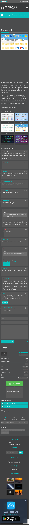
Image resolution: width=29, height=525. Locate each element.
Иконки (3, 430)
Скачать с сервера (10, 403)
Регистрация (24, 1)
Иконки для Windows (10, 15)
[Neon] (7, 139)
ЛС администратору (15, 443)
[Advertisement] (14, 23)
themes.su (11, 7)
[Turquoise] (21, 128)
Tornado (26, 369)
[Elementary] (21, 117)
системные (16, 430)
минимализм (5, 432)
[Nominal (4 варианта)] (7, 128)
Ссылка (5, 419)
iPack (22, 430)
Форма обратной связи (15, 444)
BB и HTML (14, 419)
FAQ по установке (15, 462)
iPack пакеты (22, 15)
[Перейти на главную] (2, 15)
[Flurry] (21, 139)
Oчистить (24, 342)
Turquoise (9, 430)
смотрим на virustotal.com (9, 261)
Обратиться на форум (15, 461)
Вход (4, 1)
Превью (23, 419)
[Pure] (7, 117)
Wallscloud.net (14, 469)
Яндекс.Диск (8, 406)
